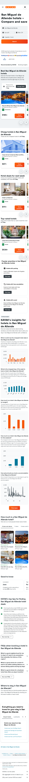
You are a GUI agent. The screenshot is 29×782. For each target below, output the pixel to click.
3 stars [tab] (16, 526)
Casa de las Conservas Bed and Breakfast (13, 155)
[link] (8, 276)
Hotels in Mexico (7, 755)
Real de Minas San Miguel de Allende (13, 106)
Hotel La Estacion (7, 197)
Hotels (11, 753)
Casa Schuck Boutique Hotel (10, 240)
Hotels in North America (20, 753)
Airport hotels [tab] (7, 717)
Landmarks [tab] (17, 717)
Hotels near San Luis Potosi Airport (13, 736)
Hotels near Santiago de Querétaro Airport (13, 731)
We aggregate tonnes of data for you (12, 774)
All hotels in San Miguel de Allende (10, 747)
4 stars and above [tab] (7, 526)
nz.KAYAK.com (5, 753)
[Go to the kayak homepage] (10, 7)
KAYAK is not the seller (8, 771)
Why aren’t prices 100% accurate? (12, 777)
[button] (3, 7)
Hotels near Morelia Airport (11, 734)
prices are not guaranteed (8, 767)
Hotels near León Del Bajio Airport (12, 728)
